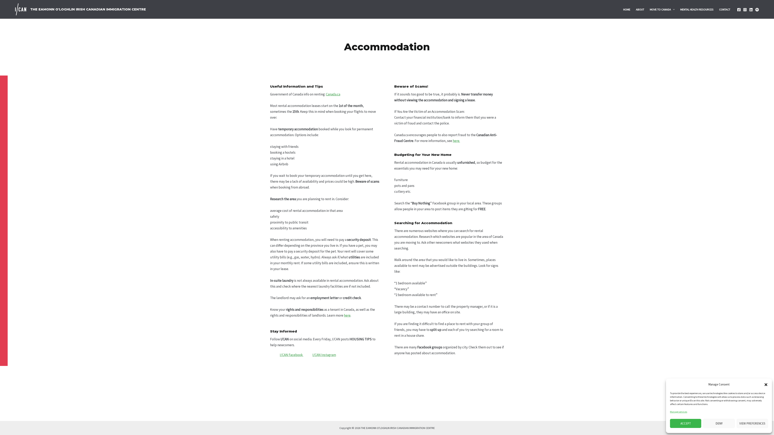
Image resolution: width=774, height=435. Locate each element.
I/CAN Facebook (291, 355)
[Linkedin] (751, 9)
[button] (766, 385)
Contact (724, 9)
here (347, 315)
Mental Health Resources (697, 9)
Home (626, 9)
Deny (719, 423)
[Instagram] (745, 9)
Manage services (678, 411)
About (640, 9)
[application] (673, 9)
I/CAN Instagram (324, 355)
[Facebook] (739, 9)
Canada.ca (333, 94)
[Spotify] (757, 9)
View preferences (752, 423)
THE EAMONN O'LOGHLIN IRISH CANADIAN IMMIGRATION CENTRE (88, 9)
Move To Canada (660, 9)
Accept (685, 423)
